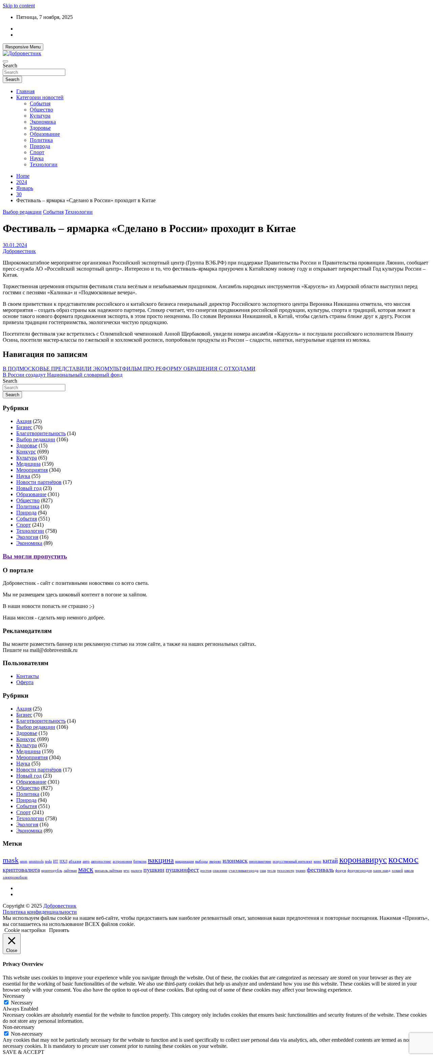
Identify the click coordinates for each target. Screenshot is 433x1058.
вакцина (161, 860)
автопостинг (101, 861)
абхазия (75, 861)
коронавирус (363, 860)
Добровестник (19, 251)
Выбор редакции (22, 212)
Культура (40, 116)
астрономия (122, 861)
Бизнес (24, 427)
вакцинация (184, 861)
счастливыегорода (243, 870)
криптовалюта (21, 869)
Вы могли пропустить (35, 556)
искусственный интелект (292, 861)
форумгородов (359, 870)
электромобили (15, 877)
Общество (41, 109)
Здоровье (40, 128)
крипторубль (51, 870)
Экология (27, 537)
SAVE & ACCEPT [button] (23, 1052)
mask (11, 860)
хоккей (397, 870)
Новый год (29, 488)
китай (330, 860)
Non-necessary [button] (19, 1027)
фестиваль (320, 869)
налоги (136, 870)
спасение (220, 870)
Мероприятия (32, 470)
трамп (300, 870)
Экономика (43, 122)
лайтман (70, 870)
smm (23, 861)
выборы (201, 861)
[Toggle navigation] (5, 61)
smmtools (36, 861)
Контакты (27, 676)
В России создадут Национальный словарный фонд (62, 375)
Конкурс (26, 451)
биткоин (139, 861)
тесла (271, 870)
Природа (40, 146)
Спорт (37, 152)
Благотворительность (41, 433)
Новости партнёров (39, 482)
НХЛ (63, 861)
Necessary (22, 1003)
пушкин (153, 869)
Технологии (44, 164)
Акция (23, 421)
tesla (48, 861)
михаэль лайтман (108, 870)
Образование (45, 134)
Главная (25, 91)
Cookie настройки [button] (25, 930)
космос (403, 859)
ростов (205, 870)
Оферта (24, 682)
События (40, 103)
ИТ (55, 861)
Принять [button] (59, 930)
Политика (41, 140)
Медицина (28, 464)
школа (409, 870)
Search (10, 65)
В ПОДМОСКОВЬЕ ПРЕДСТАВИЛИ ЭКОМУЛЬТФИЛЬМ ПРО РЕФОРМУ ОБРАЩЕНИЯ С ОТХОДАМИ (129, 369)
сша (263, 870)
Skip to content (19, 5)
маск (85, 869)
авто (86, 861)
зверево (215, 861)
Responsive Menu (23, 46)
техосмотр (285, 870)
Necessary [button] (14, 996)
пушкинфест (182, 869)
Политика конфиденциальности (40, 912)
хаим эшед (381, 870)
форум (340, 870)
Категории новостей (40, 97)
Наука (37, 158)
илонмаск (235, 860)
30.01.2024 (15, 245)
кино (317, 861)
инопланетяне (260, 861)
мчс (126, 870)
